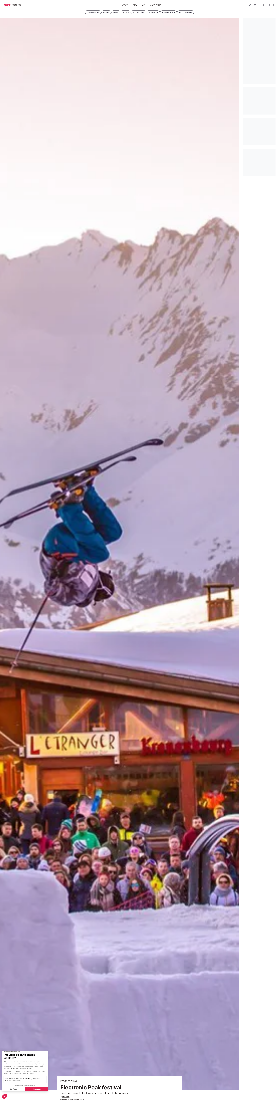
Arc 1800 (66, 1097)
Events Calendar (68, 1081)
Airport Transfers (185, 12)
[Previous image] (4, 554)
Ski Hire (126, 12)
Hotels (115, 12)
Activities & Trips (168, 12)
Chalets (106, 12)
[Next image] (235, 554)
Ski (143, 5)
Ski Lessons (153, 12)
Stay (135, 5)
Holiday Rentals (93, 12)
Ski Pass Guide (139, 12)
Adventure (155, 5)
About (125, 5)
